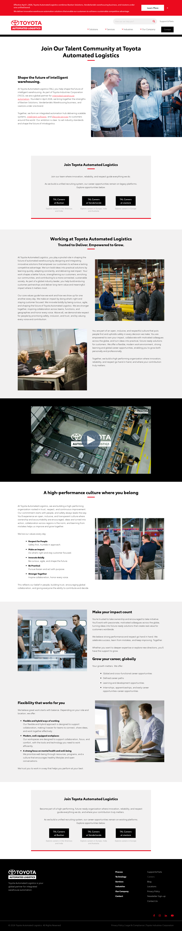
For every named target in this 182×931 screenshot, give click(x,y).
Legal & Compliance (134, 925)
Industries (120, 886)
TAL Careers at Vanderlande (93, 201)
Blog (149, 881)
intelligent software (36, 116)
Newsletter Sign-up (156, 896)
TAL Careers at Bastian (59, 201)
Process (119, 871)
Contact (167, 29)
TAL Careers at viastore (126, 201)
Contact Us (152, 900)
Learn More (152, 7)
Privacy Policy (153, 891)
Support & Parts (167, 21)
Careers (151, 876)
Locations (151, 886)
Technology (120, 876)
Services (119, 881)
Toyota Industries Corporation (160, 925)
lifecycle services (60, 116)
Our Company (122, 891)
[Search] (154, 21)
